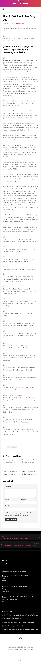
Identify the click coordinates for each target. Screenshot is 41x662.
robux (14, 447)
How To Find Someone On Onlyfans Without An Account (21, 615)
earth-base (20, 3)
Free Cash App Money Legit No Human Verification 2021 (21, 629)
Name (7, 499)
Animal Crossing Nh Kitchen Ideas (14, 626)
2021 (9, 447)
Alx (32, 649)
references (20, 23)
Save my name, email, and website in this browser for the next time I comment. (19, 514)
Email (23, 499)
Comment (8, 486)
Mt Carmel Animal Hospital (12, 618)
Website (7, 506)
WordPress (19, 649)
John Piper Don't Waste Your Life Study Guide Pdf (19, 622)
